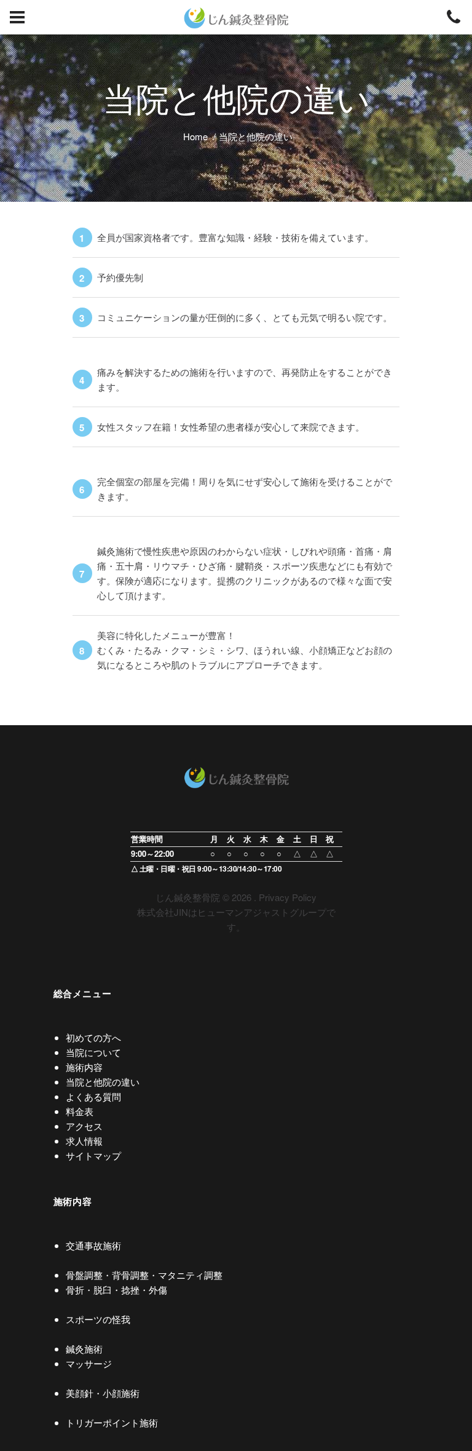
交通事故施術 (93, 1245)
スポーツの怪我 (98, 1319)
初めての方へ (93, 1037)
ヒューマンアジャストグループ (261, 911)
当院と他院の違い (103, 1081)
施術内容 (84, 1066)
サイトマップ (93, 1155)
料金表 (79, 1111)
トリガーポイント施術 (112, 1422)
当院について (93, 1052)
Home (195, 136)
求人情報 (84, 1140)
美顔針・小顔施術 (103, 1392)
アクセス (84, 1125)
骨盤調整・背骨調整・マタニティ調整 (144, 1274)
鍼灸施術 (84, 1348)
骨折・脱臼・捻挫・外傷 (116, 1289)
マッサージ (89, 1363)
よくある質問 (93, 1096)
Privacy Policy (288, 897)
